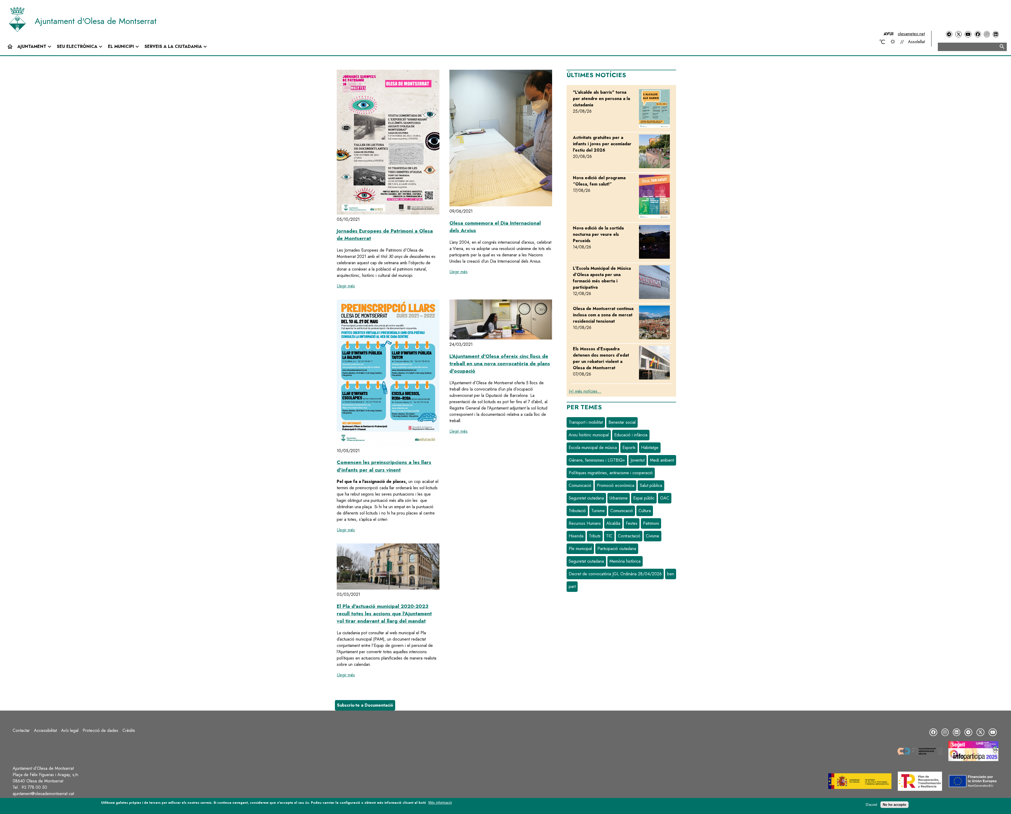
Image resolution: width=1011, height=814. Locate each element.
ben (670, 574)
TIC (609, 536)
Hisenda (576, 536)
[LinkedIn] (996, 34)
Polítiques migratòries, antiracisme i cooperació (611, 473)
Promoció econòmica (615, 485)
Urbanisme (618, 498)
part (572, 586)
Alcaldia (613, 523)
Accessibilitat (45, 730)
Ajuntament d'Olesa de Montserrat (96, 21)
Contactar (21, 730)
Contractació (629, 536)
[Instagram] (987, 34)
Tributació (577, 511)
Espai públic (644, 498)
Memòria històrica (625, 561)
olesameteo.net (911, 34)
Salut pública (651, 485)
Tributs (595, 536)
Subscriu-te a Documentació (365, 705)
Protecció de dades (100, 730)
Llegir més (346, 286)
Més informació (440, 803)
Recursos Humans (585, 523)
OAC (664, 498)
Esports (629, 448)
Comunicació (580, 485)
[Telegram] (949, 34)
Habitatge (649, 448)
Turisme (598, 511)
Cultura (644, 511)
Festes (631, 523)
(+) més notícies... (585, 391)
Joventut (638, 460)
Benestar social (622, 422)
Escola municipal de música (593, 448)
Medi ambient (662, 460)
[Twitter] (958, 34)
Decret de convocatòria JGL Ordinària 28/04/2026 (615, 574)
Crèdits (128, 730)
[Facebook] (978, 34)
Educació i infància (630, 435)
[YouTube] (968, 34)
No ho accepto (894, 805)
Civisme (652, 536)
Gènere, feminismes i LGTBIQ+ (597, 460)
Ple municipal (580, 549)
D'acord (871, 805)
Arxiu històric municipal (589, 435)
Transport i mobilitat (586, 422)
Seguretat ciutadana (586, 498)
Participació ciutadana (616, 549)
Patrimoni (651, 523)
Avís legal (69, 730)
